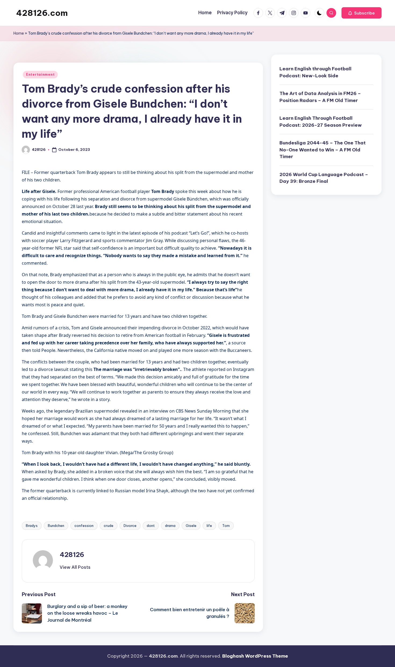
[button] (362, 13)
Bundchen (56, 525)
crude (108, 525)
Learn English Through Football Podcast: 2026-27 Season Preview (320, 121)
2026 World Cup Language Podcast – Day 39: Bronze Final (323, 177)
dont (151, 525)
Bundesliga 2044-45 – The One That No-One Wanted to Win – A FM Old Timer (322, 149)
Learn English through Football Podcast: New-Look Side (315, 72)
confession (84, 525)
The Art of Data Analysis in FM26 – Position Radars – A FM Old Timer (320, 96)
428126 (72, 555)
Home (18, 33)
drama (170, 525)
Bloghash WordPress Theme (255, 656)
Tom (226, 525)
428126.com (42, 13)
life (209, 525)
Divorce (130, 525)
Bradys (32, 525)
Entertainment (40, 74)
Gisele (191, 525)
